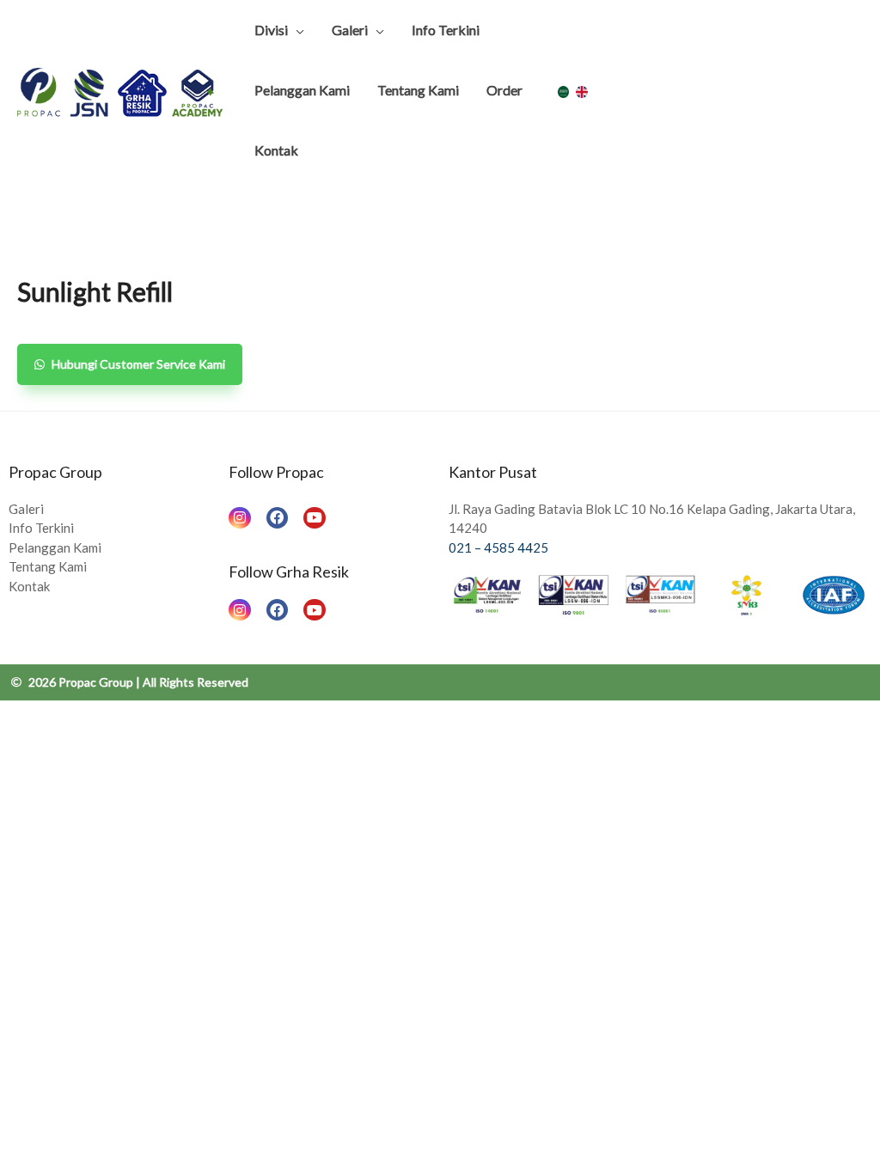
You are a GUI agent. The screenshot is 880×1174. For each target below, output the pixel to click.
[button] (129, 364)
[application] (296, 30)
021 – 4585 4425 (498, 547)
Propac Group (55, 471)
